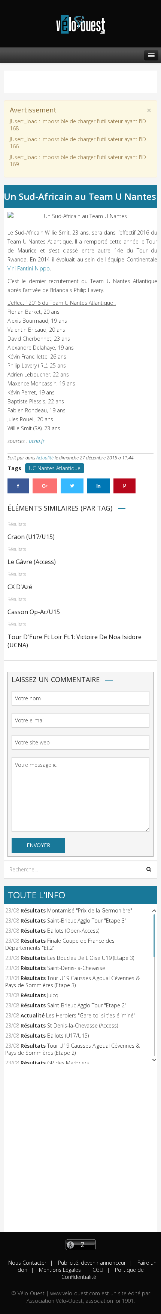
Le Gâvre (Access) (31, 562)
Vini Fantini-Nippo (28, 268)
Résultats (16, 524)
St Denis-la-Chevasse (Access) (82, 1025)
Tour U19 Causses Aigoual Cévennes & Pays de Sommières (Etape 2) (72, 1049)
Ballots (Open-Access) (73, 930)
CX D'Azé (19, 587)
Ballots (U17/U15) (68, 1035)
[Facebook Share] (18, 485)
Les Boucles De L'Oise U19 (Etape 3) (90, 957)
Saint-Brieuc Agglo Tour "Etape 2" (87, 1005)
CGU (97, 1269)
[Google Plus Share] (45, 485)
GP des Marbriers (68, 1062)
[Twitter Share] (72, 485)
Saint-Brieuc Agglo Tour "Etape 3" (87, 920)
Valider (148, 869)
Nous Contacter (27, 1262)
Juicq (52, 995)
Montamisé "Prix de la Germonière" (89, 910)
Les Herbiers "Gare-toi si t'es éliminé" (91, 1015)
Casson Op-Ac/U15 (33, 612)
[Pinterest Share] (124, 485)
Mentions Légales (59, 1269)
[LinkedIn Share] (98, 485)
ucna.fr (37, 440)
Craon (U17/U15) (31, 537)
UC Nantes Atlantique (54, 468)
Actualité (45, 458)
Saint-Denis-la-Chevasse (76, 967)
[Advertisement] (80, 1151)
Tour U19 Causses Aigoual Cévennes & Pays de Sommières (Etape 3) (72, 981)
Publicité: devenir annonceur (91, 1262)
